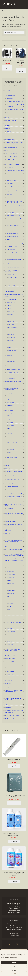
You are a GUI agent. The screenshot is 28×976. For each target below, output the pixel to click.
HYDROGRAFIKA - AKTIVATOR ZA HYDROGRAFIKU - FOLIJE (11, 389)
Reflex (9, 606)
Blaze (9, 580)
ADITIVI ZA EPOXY (10, 167)
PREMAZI (8, 239)
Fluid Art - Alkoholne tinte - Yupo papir (13, 267)
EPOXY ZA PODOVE (11, 212)
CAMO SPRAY (11, 311)
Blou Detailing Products (10, 139)
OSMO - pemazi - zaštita (10, 537)
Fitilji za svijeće (10, 433)
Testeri (9, 452)
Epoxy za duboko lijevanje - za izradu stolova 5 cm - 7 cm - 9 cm (14, 202)
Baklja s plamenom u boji (10, 136)
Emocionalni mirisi (12, 446)
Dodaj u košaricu (14, 841)
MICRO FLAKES (10, 641)
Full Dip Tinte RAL (12, 358)
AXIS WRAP (7, 128)
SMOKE (9, 347)
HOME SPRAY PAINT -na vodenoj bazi (12, 385)
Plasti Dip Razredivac (11, 574)
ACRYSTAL (7, 117)
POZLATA (7, 619)
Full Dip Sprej (9, 308)
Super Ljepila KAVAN (9, 687)
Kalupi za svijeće (10, 436)
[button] (26, 951)
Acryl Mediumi (10, 98)
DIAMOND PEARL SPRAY (13, 327)
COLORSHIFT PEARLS (11, 634)
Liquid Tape (9, 568)
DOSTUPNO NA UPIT (14, 803)
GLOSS (9, 331)
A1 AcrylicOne (8, 90)
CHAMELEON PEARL (11, 631)
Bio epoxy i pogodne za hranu (13, 173)
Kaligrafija (7, 465)
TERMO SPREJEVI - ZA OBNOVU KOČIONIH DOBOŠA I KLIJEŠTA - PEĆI (13, 691)
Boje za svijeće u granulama (14, 419)
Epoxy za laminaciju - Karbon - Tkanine (15, 205)
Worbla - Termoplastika (10, 718)
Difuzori (6, 150)
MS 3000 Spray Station (11, 159)
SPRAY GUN (9, 366)
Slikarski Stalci (10, 112)
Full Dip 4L (9, 305)
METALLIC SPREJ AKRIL (13, 277)
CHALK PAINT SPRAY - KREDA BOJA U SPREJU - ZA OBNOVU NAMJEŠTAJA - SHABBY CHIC (14, 143)
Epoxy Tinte (9, 194)
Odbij (14, 966)
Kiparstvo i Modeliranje (10, 483)
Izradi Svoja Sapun (9, 393)
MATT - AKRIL (9, 282)
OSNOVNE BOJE (11, 344)
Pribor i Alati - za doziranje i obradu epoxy (15, 243)
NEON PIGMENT (10, 644)
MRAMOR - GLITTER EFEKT (10, 521)
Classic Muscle (11, 590)
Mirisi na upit (11, 449)
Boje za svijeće (10, 413)
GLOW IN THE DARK (11, 638)
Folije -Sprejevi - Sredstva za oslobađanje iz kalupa (13, 226)
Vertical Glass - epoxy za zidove (12, 715)
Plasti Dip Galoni (10, 571)
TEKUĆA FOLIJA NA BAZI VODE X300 (14, 369)
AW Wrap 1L (9, 131)
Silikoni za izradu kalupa (10, 661)
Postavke (14, 970)
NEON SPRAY (11, 340)
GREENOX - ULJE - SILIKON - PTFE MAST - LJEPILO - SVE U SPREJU (13, 377)
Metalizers (10, 600)
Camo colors (11, 583)
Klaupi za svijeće (10, 671)
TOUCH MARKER (10, 508)
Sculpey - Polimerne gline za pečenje (14, 496)
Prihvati (14, 962)
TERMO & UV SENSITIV (12, 350)
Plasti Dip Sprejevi (11, 577)
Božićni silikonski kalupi (12, 668)
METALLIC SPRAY (11, 337)
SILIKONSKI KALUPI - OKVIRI (10, 665)
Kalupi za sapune (10, 402)
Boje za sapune (10, 395)
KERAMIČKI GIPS (10, 230)
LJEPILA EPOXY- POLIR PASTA (13, 233)
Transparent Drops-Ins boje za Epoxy (14, 252)
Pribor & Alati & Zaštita (10, 658)
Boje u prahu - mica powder (14, 415)
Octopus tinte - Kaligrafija (10, 533)
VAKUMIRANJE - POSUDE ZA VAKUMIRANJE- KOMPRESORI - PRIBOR (14, 711)
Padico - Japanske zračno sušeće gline (15, 493)
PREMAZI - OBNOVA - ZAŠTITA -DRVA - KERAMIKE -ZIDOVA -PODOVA (13, 650)
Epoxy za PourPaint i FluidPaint (13, 215)
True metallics (11, 613)
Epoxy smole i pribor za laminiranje (14, 186)
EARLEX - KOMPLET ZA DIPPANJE (12, 153)
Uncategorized (8, 707)
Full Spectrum (11, 593)
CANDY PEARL (9, 628)
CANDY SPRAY (11, 314)
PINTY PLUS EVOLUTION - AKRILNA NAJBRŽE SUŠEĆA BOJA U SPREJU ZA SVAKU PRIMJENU (14, 555)
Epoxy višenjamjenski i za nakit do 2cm (15, 198)
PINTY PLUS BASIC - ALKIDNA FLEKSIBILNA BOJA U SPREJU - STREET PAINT (13, 550)
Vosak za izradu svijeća (12, 457)
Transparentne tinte (11, 256)
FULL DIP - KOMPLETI (11, 302)
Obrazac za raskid (14, 945)
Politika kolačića (10, 973)
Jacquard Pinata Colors (10, 462)
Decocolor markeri (12, 422)
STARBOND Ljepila (9, 683)
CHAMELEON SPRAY (12, 318)
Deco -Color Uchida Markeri (11, 147)
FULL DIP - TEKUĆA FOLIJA (10, 299)
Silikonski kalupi (10, 674)
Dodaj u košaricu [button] (7, 67)
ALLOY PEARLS (10, 625)
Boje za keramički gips (11, 476)
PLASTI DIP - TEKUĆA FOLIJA (11, 565)
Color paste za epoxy (11, 180)
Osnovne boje (11, 603)
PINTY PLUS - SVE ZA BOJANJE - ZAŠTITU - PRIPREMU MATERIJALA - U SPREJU (13, 541)
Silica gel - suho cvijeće (12, 246)
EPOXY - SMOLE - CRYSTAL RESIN (12, 164)
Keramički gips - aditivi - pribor (13, 479)
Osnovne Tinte (11, 361)
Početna (5, 11)
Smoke (9, 609)
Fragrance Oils (10, 399)
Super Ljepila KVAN (11, 249)
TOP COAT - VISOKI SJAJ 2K (12, 372)
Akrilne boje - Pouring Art (10, 120)
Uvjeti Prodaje (14, 943)
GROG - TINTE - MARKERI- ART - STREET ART (14, 381)
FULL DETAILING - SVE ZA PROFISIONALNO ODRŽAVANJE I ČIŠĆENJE (13, 290)
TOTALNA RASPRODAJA (10, 695)
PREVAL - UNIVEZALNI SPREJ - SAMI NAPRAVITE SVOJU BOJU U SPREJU (14, 654)
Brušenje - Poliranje (11, 177)
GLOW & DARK (11, 334)
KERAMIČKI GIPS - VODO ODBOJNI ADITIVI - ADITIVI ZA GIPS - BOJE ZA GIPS (14, 472)
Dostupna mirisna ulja (12, 442)
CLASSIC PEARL (11, 324)
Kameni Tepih (8, 468)
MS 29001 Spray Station (12, 156)
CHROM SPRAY (11, 321)
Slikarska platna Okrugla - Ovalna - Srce (15, 109)
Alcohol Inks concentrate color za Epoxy (15, 170)
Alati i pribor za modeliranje (12, 486)
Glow (9, 596)
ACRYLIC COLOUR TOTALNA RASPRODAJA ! (15, 101)
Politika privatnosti (17, 973)
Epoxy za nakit (10, 209)
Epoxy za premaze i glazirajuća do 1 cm (15, 218)
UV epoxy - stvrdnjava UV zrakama (14, 259)
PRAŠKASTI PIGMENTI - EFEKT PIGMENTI (13, 622)
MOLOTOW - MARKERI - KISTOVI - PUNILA (13, 518)
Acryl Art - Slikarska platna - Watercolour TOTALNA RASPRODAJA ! (13, 94)
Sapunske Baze (10, 405)
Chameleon (10, 587)
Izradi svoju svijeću (9, 410)
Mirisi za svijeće (10, 440)
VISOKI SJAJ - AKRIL (11, 285)
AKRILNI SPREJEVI (10, 274)
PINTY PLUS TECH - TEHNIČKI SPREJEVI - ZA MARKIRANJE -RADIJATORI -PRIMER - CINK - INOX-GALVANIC (14, 560)
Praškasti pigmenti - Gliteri (12, 236)
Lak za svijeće (11, 425)
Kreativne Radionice (9, 501)
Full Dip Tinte (9, 355)
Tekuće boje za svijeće (13, 428)
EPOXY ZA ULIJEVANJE (11, 222)
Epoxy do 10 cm (10, 183)
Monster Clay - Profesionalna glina (14, 489)
